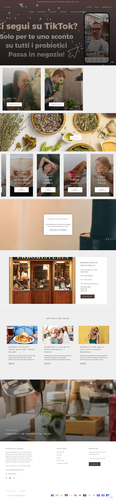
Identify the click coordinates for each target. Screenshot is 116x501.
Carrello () (107, 7)
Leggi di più (11, 363)
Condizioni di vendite (62, 463)
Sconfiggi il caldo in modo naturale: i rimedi (57, 349)
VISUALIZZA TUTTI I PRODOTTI (58, 230)
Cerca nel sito (60, 452)
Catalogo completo (78, 11)
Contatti (63, 11)
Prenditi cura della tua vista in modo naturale (92, 349)
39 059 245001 (88, 279)
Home (32, 11)
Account (89, 7)
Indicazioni (87, 296)
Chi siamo (53, 11)
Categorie (41, 11)
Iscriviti (75, 137)
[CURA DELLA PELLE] (50, 175)
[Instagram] (6, 478)
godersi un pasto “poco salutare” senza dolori (21, 349)
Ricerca (96, 7)
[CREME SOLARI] (24, 175)
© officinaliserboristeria (16, 495)
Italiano (7, 7)
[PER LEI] (21, 89)
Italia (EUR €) (11, 491)
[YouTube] (10, 478)
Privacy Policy (60, 460)
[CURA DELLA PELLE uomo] (77, 175)
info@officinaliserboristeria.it (90, 283)
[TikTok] (14, 478)
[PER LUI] (63, 89)
